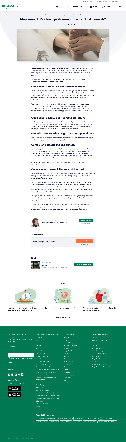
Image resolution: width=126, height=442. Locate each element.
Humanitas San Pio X (80, 418)
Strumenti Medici (69, 375)
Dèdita (38, 406)
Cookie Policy (40, 385)
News (121, 6)
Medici (95, 7)
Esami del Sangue (69, 343)
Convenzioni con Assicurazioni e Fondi (47, 369)
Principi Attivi (68, 364)
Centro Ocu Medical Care (43, 364)
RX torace (95, 361)
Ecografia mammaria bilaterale (101, 367)
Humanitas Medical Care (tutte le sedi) (46, 418)
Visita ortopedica (97, 348)
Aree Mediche (40, 351)
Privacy (38, 382)
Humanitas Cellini (54, 421)
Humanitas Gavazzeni (42, 421)
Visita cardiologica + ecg (99, 340)
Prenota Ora (84, 241)
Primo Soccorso (68, 361)
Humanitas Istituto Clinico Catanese (107, 421)
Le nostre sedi (63, 7)
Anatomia (67, 340)
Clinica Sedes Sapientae (90, 421)
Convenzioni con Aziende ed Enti (46, 372)
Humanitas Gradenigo (66, 421)
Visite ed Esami (80, 7)
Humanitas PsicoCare (42, 359)
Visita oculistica (96, 345)
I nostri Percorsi (109, 7)
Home (46, 15)
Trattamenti (67, 377)
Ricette (66, 367)
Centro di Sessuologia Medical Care (46, 367)
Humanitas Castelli (107, 418)
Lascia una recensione (42, 403)
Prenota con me (86, 220)
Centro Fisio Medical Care (43, 361)
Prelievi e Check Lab (42, 356)
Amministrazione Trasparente (44, 375)
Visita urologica (96, 356)
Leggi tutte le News (62, 317)
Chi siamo (39, 337)
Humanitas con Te (115, 1)
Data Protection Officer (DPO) (45, 393)
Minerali (66, 356)
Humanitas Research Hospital (65, 418)
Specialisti (67, 372)
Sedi (37, 340)
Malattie (66, 353)
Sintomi (66, 369)
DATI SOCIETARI (29, 438)
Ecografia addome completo (100, 359)
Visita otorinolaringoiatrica (100, 351)
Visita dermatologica (98, 337)
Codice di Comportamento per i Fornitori (48, 398)
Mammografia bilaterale (99, 364)
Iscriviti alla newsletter (88, 1)
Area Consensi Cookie (42, 390)
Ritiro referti (39, 401)
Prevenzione (67, 359)
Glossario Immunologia (70, 345)
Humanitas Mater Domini (94, 418)
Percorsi (38, 345)
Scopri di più (84, 244)
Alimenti (66, 337)
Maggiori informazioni (84, 264)
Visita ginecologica (97, 343)
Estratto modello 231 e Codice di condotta (48, 395)
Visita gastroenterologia (99, 353)
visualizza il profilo (85, 223)
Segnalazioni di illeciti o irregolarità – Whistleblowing (47, 378)
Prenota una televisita (102, 1)
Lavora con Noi (40, 353)
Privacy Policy (40, 387)
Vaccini (66, 380)
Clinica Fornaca (78, 421)
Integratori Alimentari (70, 351)
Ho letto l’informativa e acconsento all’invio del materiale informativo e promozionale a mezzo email (21, 360)
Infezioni (66, 348)
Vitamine (66, 383)
